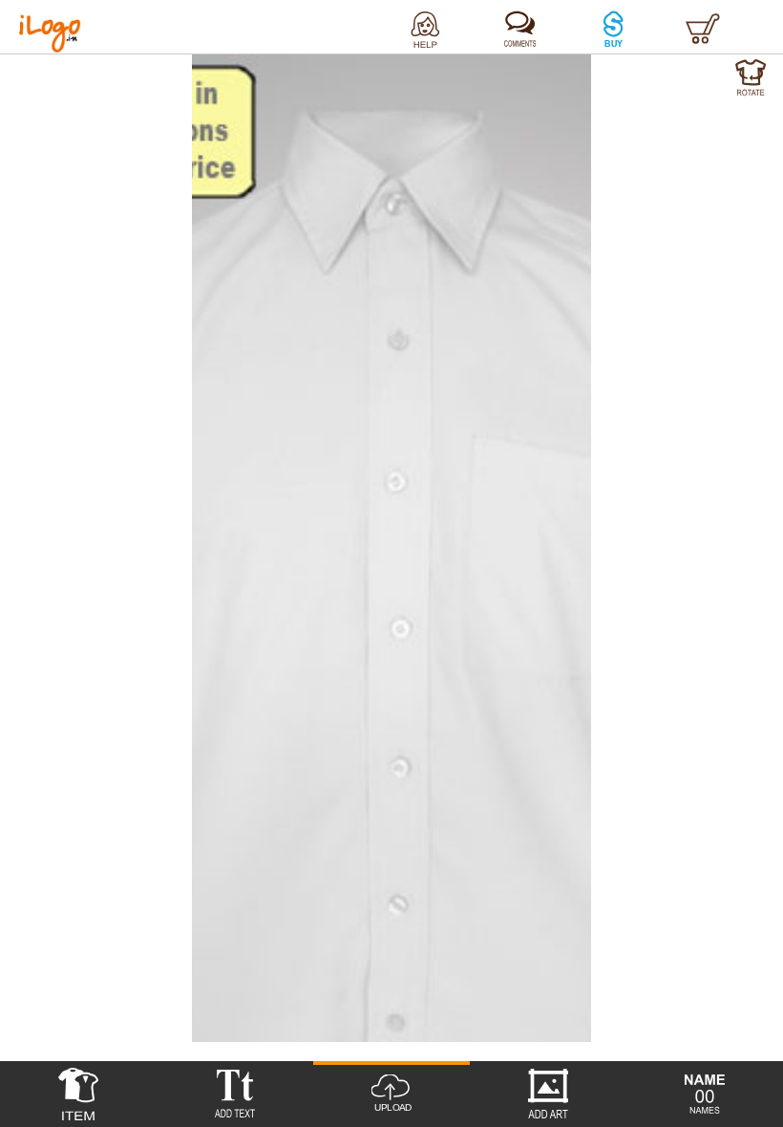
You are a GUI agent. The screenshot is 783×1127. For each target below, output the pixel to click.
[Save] (634, 31)
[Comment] (540, 31)
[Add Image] (548, 1093)
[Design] (391, 1093)
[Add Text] (235, 1093)
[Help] (446, 31)
